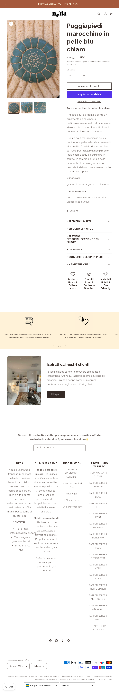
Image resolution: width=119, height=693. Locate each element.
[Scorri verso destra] (66, 346)
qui (21, 549)
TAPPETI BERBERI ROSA (98, 515)
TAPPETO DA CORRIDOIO (99, 628)
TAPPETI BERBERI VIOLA (98, 577)
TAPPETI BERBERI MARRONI (98, 526)
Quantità (71, 70)
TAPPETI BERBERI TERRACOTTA (98, 556)
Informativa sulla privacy (72, 676)
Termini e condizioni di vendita (81, 679)
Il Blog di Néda (71, 500)
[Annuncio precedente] (5, 4)
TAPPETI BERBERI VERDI (98, 567)
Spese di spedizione (91, 62)
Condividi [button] (74, 211)
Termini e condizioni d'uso (72, 485)
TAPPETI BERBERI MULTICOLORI (98, 597)
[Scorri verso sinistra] (53, 346)
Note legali (71, 494)
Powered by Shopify (28, 676)
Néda (17, 676)
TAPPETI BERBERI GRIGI (98, 618)
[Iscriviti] (82, 447)
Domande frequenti (73, 507)
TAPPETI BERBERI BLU (98, 505)
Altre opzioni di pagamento (89, 101)
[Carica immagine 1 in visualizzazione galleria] (14, 107)
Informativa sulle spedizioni (45, 679)
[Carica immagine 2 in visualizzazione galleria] (27, 107)
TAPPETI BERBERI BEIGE (98, 495)
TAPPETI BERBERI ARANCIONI (98, 607)
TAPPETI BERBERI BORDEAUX (98, 536)
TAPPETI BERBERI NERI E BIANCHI (98, 587)
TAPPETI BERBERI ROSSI (98, 546)
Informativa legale (104, 679)
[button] (6, 14)
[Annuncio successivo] (113, 4)
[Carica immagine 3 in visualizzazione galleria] (40, 107)
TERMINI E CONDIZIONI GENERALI (71, 473)
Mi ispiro (56, 394)
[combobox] (41, 685)
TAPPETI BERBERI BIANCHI (98, 485)
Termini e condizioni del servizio (99, 676)
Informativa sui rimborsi (49, 676)
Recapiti (63, 679)
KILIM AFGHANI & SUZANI (98, 475)
